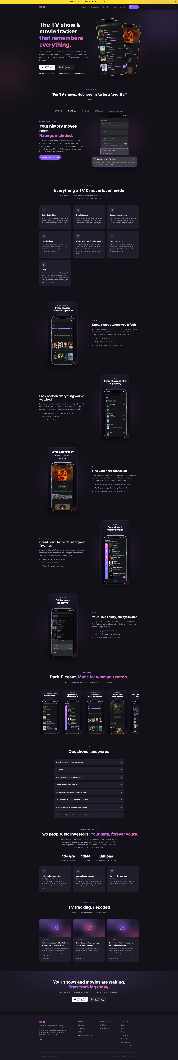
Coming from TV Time (85, 1035)
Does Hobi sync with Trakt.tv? (89, 785)
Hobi (42, 7)
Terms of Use (125, 1039)
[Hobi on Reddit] (41, 1039)
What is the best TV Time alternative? (89, 762)
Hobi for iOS (103, 1025)
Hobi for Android (105, 1028)
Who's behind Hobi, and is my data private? (89, 800)
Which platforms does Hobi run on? (89, 777)
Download (133, 7)
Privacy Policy (125, 1042)
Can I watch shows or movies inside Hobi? (89, 792)
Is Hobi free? (89, 770)
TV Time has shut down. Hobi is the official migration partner (123, 2)
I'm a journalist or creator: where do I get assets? (89, 815)
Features (85, 7)
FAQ (103, 7)
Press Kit (102, 1032)
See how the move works (50, 157)
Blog (108, 7)
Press (123, 1032)
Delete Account (126, 1046)
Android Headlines (89, 99)
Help (114, 7)
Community (122, 7)
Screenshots (95, 7)
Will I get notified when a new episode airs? (89, 807)
